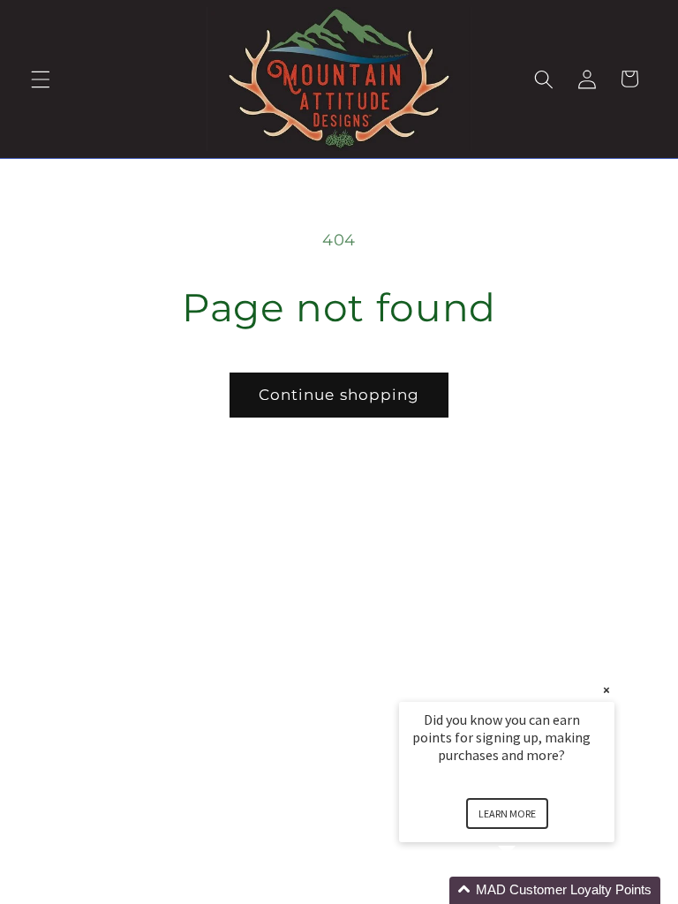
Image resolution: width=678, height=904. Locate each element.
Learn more (507, 813)
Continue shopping (339, 394)
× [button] (606, 690)
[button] (40, 78)
